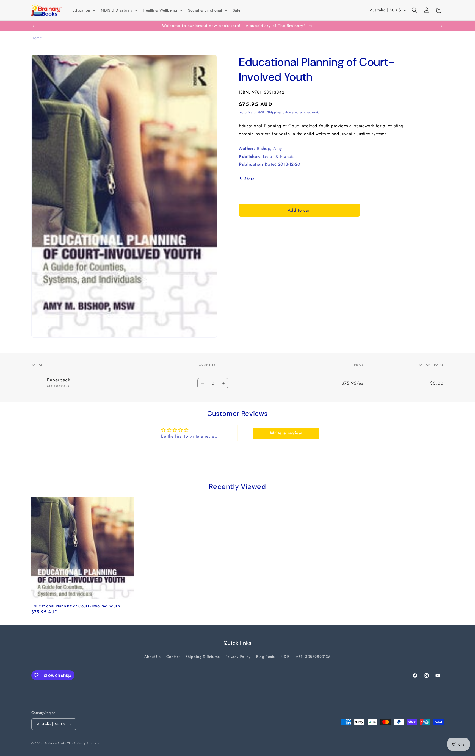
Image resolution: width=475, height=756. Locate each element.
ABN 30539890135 (313, 656)
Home (36, 38)
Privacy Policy (237, 656)
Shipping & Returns (203, 656)
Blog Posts (265, 656)
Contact (173, 656)
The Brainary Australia (83, 743)
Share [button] (249, 178)
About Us (152, 656)
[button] (83, 10)
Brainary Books (55, 743)
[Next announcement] (442, 26)
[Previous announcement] (33, 26)
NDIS (285, 656)
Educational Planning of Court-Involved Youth (75, 606)
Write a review (286, 433)
